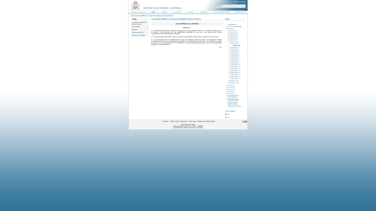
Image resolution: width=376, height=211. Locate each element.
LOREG (153, 12)
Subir (220, 47)
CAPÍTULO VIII (234, 83)
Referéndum (203, 12)
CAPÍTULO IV (234, 37)
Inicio (138, 16)
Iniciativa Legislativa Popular (222, 12)
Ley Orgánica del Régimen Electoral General (139, 23)
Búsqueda (135, 29)
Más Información (240, 12)
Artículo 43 (236, 45)
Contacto (165, 121)
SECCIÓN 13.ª (235, 70)
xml (228, 117)
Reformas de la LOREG (138, 35)
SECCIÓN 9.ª (235, 62)
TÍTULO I (231, 29)
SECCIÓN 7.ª (235, 58)
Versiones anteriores (138, 32)
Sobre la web (174, 121)
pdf (228, 114)
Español (236, 2)
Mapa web (183, 121)
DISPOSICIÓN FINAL (234, 106)
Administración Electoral (139, 12)
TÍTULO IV (231, 89)
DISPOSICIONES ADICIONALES (233, 96)
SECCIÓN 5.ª (235, 54)
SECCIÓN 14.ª (235, 72)
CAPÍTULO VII (234, 81)
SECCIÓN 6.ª (235, 56)
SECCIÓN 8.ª (235, 60)
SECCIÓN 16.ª (235, 76)
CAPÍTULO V (234, 39)
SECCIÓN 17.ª (235, 78)
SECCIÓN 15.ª (235, 74)
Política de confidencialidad (206, 121)
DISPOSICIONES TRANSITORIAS (233, 99)
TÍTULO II (231, 85)
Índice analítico (136, 26)
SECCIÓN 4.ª (235, 52)
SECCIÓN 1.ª (235, 43)
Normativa (164, 12)
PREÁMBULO (232, 24)
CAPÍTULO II (234, 33)
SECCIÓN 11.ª (235, 66)
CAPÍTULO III (234, 35)
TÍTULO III (231, 87)
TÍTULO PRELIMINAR (235, 26)
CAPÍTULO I (233, 31)
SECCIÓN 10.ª (235, 64)
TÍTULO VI (231, 93)
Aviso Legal (192, 121)
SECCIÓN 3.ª (235, 50)
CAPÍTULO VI (234, 41)
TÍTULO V (231, 91)
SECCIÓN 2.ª (235, 48)
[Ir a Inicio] (155, 5)
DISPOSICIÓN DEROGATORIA (233, 103)
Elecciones (191, 12)
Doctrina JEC (177, 12)
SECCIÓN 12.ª (235, 68)
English (243, 2)
